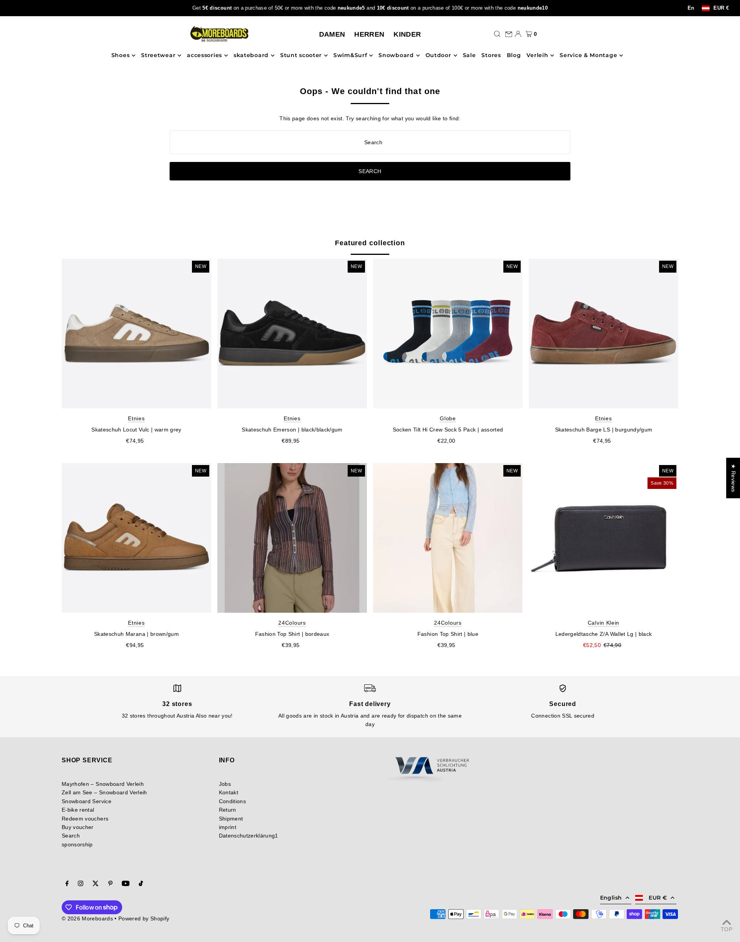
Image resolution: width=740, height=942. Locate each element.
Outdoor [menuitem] (438, 55)
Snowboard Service (86, 801)
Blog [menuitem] (514, 55)
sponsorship (77, 844)
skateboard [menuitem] (251, 55)
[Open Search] (497, 33)
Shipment (231, 819)
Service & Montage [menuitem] (588, 55)
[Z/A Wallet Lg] (603, 538)
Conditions (232, 801)
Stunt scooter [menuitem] (301, 55)
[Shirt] (292, 538)
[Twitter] (95, 884)
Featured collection (370, 243)
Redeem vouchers (85, 819)
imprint (227, 827)
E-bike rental (78, 810)
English (611, 897)
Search (71, 835)
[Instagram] (80, 884)
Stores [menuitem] (491, 55)
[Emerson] (292, 333)
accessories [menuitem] (204, 55)
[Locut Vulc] (136, 333)
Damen (332, 34)
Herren (369, 34)
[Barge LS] (603, 333)
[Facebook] (67, 884)
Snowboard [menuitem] (396, 55)
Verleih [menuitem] (537, 55)
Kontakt (228, 792)
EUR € (721, 8)
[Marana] (136, 538)
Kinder (407, 34)
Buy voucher (78, 827)
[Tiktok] (141, 884)
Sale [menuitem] (469, 55)
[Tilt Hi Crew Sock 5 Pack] (448, 333)
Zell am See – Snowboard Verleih (104, 792)
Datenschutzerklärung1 (248, 835)
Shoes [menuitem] (120, 55)
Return (227, 810)
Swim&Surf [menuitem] (350, 55)
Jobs (225, 784)
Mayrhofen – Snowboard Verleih (103, 784)
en (691, 8)
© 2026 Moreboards (87, 918)
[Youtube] (126, 884)
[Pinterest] (110, 884)
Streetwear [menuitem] (158, 55)
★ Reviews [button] (733, 478)
